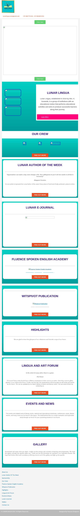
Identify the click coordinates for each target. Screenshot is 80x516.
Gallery (4, 502)
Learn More (44, 117)
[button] (17, 143)
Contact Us (5, 505)
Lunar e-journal (7, 499)
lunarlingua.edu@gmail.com (11, 16)
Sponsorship (6, 478)
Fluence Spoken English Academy (12, 484)
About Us (5, 472)
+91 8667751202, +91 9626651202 (33, 16)
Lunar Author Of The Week (10, 475)
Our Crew (5, 481)
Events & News (6, 496)
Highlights (5, 490)
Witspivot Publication (8, 487)
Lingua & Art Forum (8, 493)
